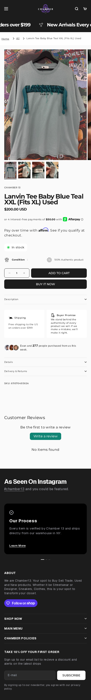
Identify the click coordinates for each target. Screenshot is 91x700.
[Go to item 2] (24, 170)
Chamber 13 (12, 187)
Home (5, 38)
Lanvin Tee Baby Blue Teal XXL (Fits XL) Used (53, 38)
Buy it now (45, 284)
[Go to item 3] (38, 170)
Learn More (17, 545)
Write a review (45, 436)
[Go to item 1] (10, 170)
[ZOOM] (81, 154)
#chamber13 (14, 489)
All (17, 38)
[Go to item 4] (52, 170)
